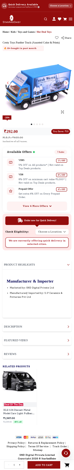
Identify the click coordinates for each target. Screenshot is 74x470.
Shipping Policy (16, 446)
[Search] (45, 19)
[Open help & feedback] (66, 453)
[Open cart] (65, 19)
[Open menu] (70, 19)
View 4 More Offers (35, 206)
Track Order (59, 446)
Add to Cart (44, 465)
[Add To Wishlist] (57, 37)
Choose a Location (59, 6)
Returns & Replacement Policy (46, 442)
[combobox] (45, 19)
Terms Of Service (38, 446)
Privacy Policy (16, 442)
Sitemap (38, 450)
